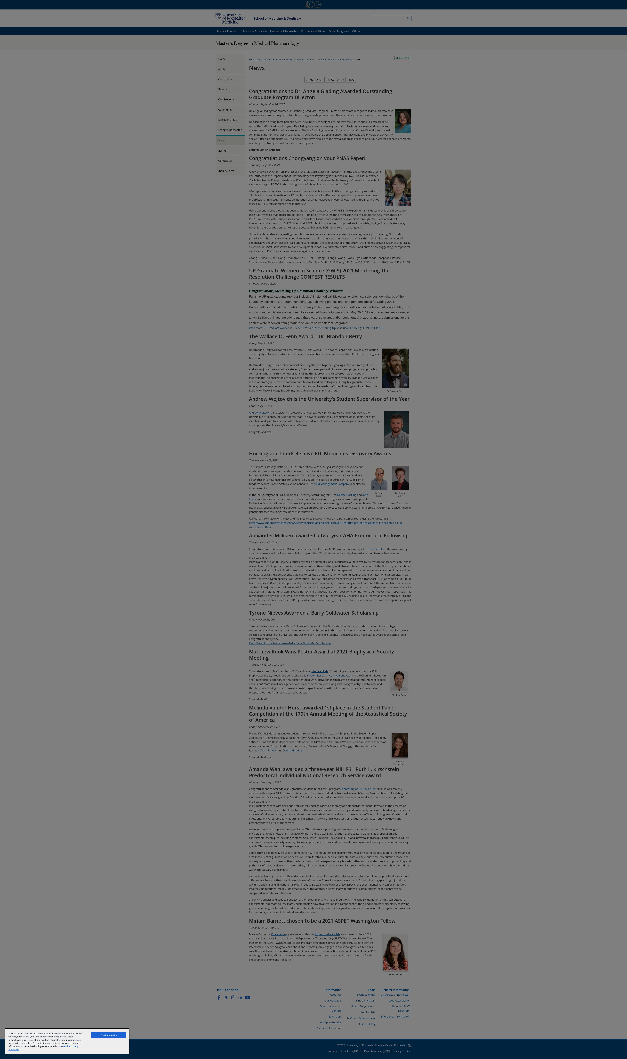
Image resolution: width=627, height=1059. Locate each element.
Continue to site (108, 1035)
